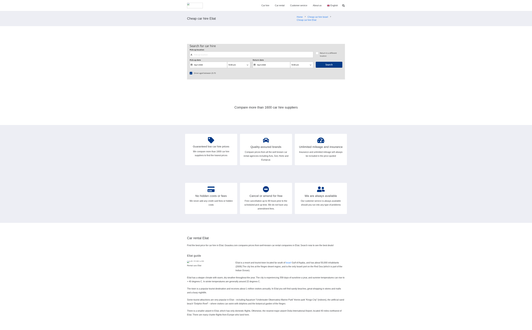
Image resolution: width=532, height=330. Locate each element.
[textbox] (251, 54)
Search (329, 64)
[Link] (195, 5)
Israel (288, 262)
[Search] (343, 5)
